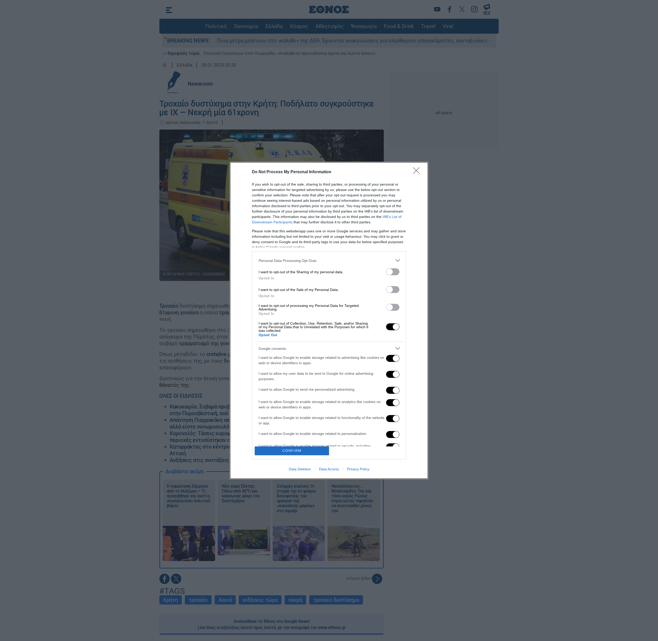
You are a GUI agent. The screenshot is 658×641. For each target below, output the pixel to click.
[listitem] (329, 260)
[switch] (392, 271)
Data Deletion (300, 469)
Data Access (329, 469)
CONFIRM (291, 451)
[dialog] (329, 320)
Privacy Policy (358, 469)
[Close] (418, 172)
